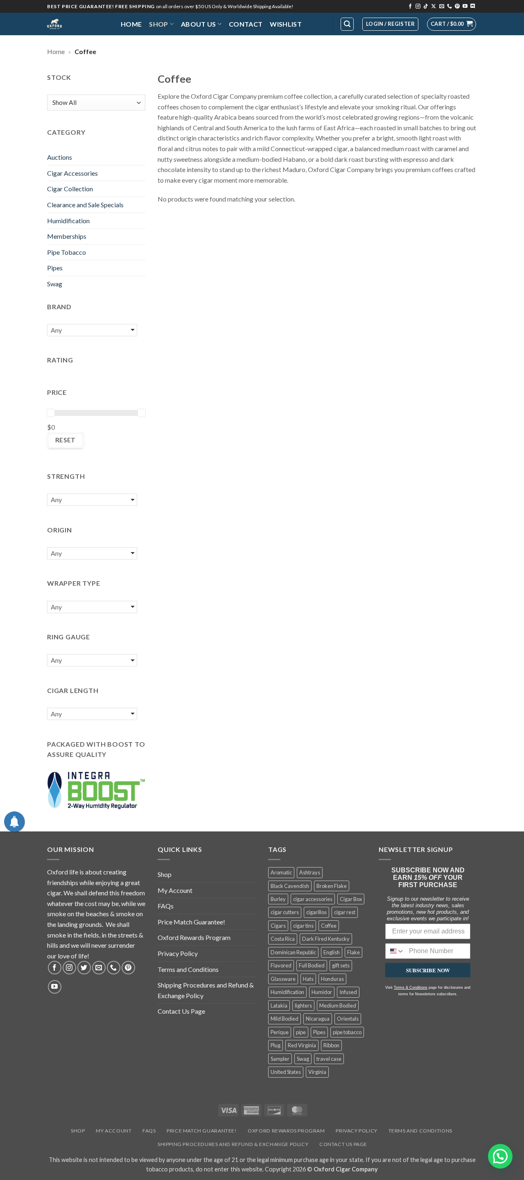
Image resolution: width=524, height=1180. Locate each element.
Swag (54, 284)
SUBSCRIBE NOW (428, 970)
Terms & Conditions (410, 987)
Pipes (55, 268)
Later (276, 47)
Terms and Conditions (188, 969)
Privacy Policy (178, 953)
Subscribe (321, 47)
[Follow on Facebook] (410, 6)
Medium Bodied (337, 1005)
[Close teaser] (51, 1169)
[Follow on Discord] (472, 6)
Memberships (66, 236)
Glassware (283, 979)
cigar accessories (312, 899)
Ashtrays (309, 872)
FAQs (166, 906)
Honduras (332, 979)
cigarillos (316, 912)
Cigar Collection (70, 189)
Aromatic (281, 872)
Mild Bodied (284, 1018)
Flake (353, 952)
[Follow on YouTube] (465, 6)
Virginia (317, 1072)
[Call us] (449, 6)
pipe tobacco (347, 1032)
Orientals (348, 1018)
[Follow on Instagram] (418, 6)
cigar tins (303, 925)
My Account (175, 890)
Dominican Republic (293, 952)
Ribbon (331, 1045)
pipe (301, 1032)
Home (131, 24)
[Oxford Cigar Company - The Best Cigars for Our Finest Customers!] (77, 24)
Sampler (280, 1058)
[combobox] (395, 951)
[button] (451, 24)
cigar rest (344, 912)
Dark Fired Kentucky (326, 938)
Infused (348, 992)
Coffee (329, 925)
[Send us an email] (441, 6)
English (331, 952)
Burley (278, 899)
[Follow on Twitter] (84, 967)
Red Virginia (302, 1045)
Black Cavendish (290, 886)
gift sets (341, 965)
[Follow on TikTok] (425, 6)
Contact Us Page (181, 1011)
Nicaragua (318, 1018)
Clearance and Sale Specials (85, 204)
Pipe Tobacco (66, 252)
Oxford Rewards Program (194, 937)
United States (286, 1072)
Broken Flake (331, 886)
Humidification (68, 220)
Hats (308, 979)
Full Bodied (312, 965)
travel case (328, 1058)
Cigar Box (351, 899)
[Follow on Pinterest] (457, 6)
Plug (275, 1045)
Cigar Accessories (72, 173)
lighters (303, 1005)
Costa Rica (283, 938)
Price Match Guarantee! (191, 922)
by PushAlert (200, 55)
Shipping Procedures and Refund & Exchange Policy (206, 990)
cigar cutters (285, 912)
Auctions (59, 157)
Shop (158, 24)
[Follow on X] (433, 6)
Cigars (278, 925)
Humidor (322, 992)
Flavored (281, 965)
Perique (280, 1032)
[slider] (51, 413)
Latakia (279, 1005)
